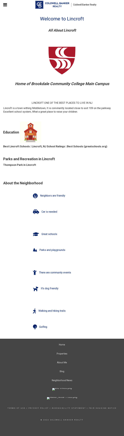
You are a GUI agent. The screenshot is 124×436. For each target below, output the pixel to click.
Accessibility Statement (69, 408)
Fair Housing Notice (103, 408)
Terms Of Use (17, 408)
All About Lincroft (62, 30)
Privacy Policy (39, 408)
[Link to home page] (52, 5)
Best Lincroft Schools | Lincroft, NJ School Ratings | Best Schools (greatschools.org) (55, 146)
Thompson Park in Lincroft (19, 164)
